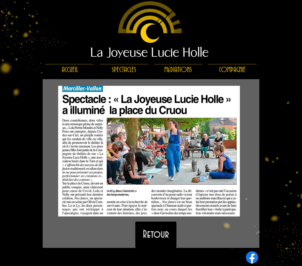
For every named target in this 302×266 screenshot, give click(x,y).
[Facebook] (252, 257)
